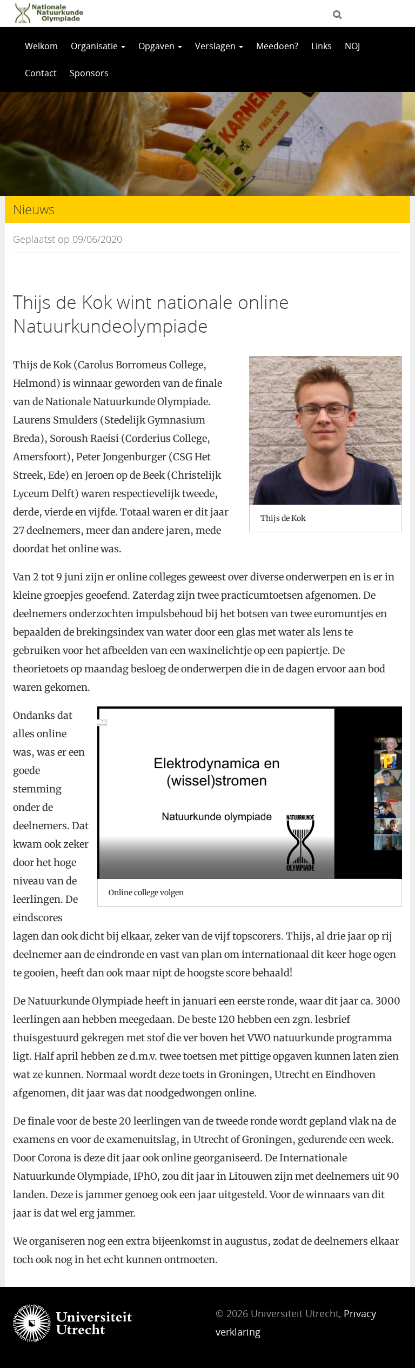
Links (321, 46)
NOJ (352, 46)
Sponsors (89, 73)
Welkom (41, 46)
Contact (41, 73)
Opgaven (157, 46)
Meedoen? (277, 46)
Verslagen (216, 46)
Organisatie (95, 46)
